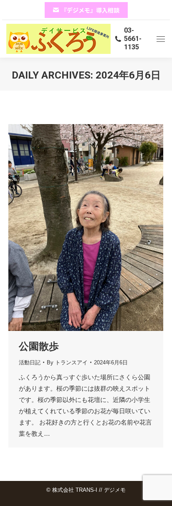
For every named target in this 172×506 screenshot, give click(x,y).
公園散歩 (39, 346)
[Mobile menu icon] (161, 39)
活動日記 (29, 362)
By (67, 362)
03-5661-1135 (133, 38)
